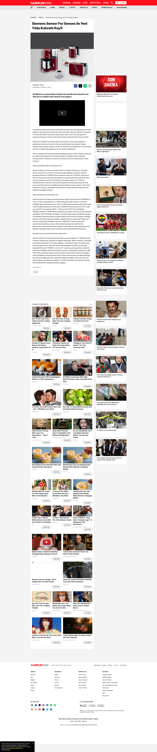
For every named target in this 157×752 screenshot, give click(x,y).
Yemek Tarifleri (82, 688)
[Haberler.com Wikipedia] (35, 709)
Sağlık (56, 674)
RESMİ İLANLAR (106, 7)
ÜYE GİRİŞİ (122, 2)
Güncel (41, 17)
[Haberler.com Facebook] (35, 705)
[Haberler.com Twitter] (39, 705)
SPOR (85, 3)
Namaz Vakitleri (82, 677)
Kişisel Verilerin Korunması (109, 682)
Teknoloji (57, 677)
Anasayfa (33, 17)
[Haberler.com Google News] (32, 705)
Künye (116, 665)
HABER (106, 3)
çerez (3, 745)
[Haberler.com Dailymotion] (51, 709)
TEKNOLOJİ (84, 7)
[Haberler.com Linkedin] (47, 705)
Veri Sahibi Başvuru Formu (110, 685)
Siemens (35, 272)
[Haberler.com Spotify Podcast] (54, 705)
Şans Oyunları (82, 682)
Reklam (104, 665)
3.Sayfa (33, 688)
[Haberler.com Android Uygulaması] (92, 706)
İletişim (110, 665)
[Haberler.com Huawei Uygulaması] (101, 706)
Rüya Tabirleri (82, 685)
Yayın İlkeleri (123, 665)
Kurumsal (105, 671)
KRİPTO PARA (95, 3)
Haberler (33, 671)
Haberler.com (82, 671)
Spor (32, 677)
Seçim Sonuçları (83, 680)
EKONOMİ (66, 3)
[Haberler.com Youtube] (39, 709)
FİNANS (62, 7)
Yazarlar (57, 685)
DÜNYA (94, 7)
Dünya (32, 690)
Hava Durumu (82, 674)
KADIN (52, 7)
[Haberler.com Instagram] (43, 705)
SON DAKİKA (41, 7)
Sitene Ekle (105, 695)
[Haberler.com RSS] (32, 709)
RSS (103, 693)
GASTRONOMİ (121, 7)
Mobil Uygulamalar (107, 690)
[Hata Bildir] (75, 725)
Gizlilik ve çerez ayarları (66, 725)
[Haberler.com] (40, 665)
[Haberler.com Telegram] (47, 709)
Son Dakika (34, 682)
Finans (56, 680)
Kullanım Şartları (107, 674)
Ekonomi (33, 674)
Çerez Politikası (106, 680)
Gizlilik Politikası (106, 677)
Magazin (33, 680)
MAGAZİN (76, 3)
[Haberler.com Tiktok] (43, 709)
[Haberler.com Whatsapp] (51, 705)
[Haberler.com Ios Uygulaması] (83, 706)
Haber (72, 721)
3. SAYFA (72, 7)
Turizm (56, 682)
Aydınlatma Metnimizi (16, 748)
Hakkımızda (97, 665)
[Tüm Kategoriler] (32, 7)
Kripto (32, 685)
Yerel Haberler (59, 688)
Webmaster (105, 688)
